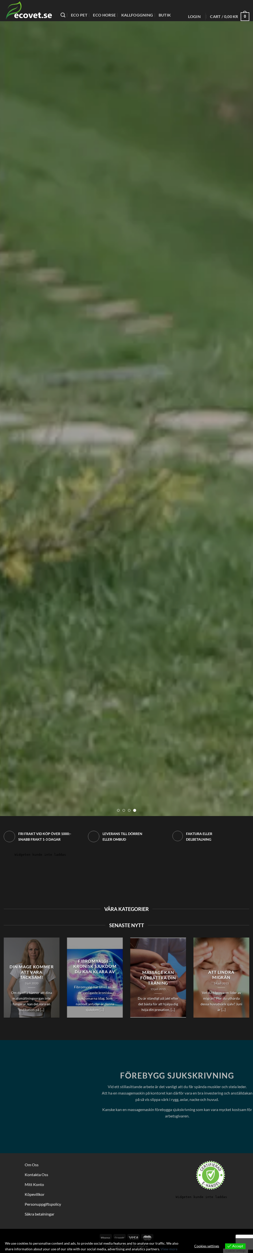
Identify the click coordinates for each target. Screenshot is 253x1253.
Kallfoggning (137, 15)
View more (169, 1249)
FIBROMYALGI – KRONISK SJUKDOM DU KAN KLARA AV (94, 966)
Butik (165, 15)
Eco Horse (104, 15)
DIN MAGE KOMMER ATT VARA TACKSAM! (32, 972)
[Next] (241, 418)
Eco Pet (79, 15)
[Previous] (11, 418)
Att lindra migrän (221, 975)
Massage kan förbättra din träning (158, 978)
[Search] (63, 15)
